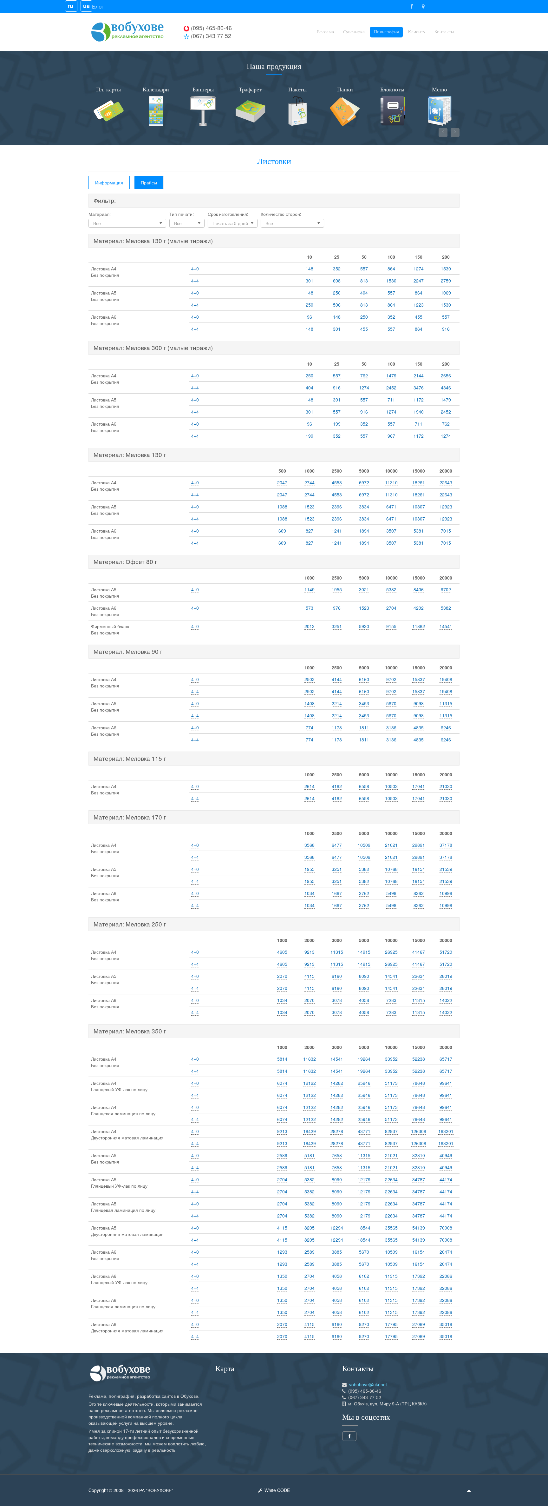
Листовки (274, 161)
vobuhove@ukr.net (368, 1384)
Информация (109, 182)
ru (71, 6)
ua (86, 6)
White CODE (276, 1490)
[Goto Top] (469, 1490)
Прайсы (149, 182)
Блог (97, 6)
